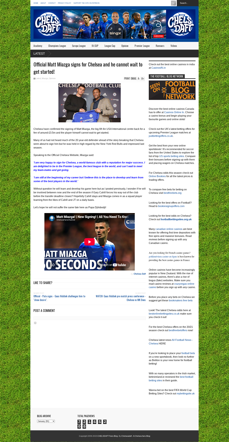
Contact (52, 3)
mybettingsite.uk (186, 393)
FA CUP (95, 46)
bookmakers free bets (181, 300)
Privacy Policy (64, 3)
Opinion (124, 46)
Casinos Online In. (174, 112)
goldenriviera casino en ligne (163, 256)
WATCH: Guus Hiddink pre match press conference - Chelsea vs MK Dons (121, 298)
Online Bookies (157, 176)
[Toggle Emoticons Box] (35, 322)
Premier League (142, 46)
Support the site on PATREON (86, 3)
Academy (37, 46)
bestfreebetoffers (178, 330)
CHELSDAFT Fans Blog (108, 436)
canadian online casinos (168, 229)
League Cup (110, 46)
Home (35, 3)
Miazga (45, 78)
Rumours (160, 46)
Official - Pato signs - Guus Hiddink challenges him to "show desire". (59, 298)
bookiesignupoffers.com (171, 206)
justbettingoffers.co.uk (161, 136)
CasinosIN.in (158, 67)
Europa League (79, 46)
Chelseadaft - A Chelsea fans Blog (135, 436)
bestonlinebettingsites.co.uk (164, 313)
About (43, 3)
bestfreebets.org (172, 193)
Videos (174, 46)
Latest (39, 53)
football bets (188, 353)
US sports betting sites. (172, 156)
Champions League (57, 46)
